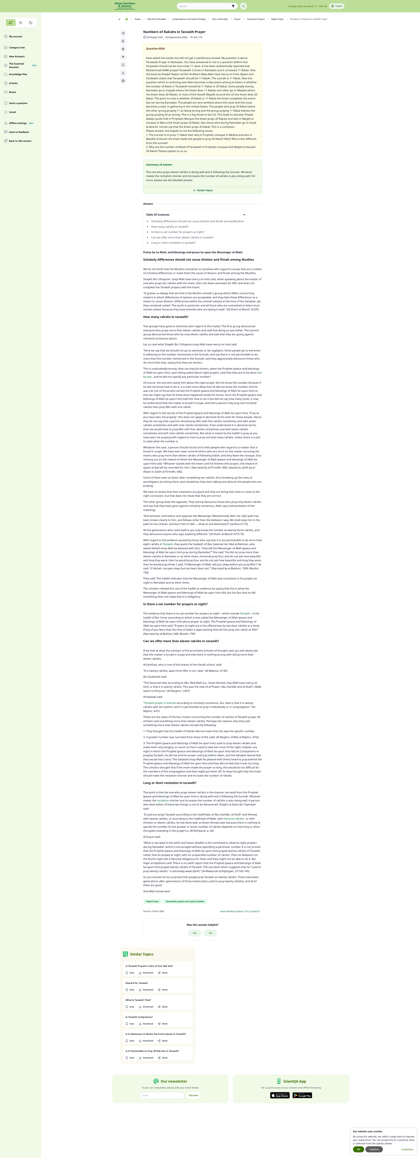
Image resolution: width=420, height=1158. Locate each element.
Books (12, 92)
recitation (163, 800)
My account (15, 36)
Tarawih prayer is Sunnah (160, 703)
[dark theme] (31, 22)
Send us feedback (19, 132)
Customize (407, 1149)
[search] (243, 6)
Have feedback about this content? (240, 911)
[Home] (126, 19)
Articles (13, 83)
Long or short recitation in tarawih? (173, 242)
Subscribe (193, 1095)
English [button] (338, 6)
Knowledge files (18, 74)
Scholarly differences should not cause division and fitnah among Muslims (197, 221)
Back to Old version (20, 141)
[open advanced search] (233, 6)
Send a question (18, 103)
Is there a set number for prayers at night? (177, 232)
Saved (12, 112)
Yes (195, 932)
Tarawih (168, 544)
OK (358, 1149)
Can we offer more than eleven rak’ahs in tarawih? (182, 237)
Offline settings (21, 123)
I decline (374, 1149)
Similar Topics (205, 190)
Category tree (17, 47)
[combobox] (205, 6)
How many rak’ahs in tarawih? (170, 226)
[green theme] (11, 22)
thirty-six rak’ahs (233, 818)
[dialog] (384, 1141)
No (210, 932)
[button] (123, 33)
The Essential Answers (22, 65)
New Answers (17, 56)
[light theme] (21, 22)
